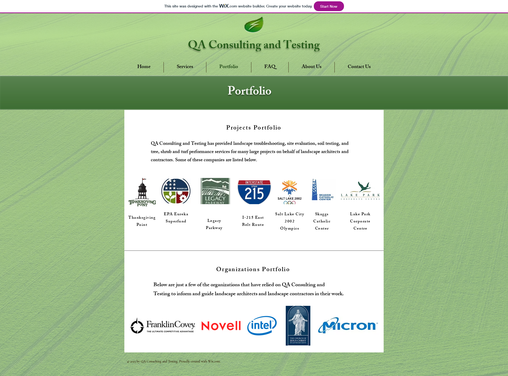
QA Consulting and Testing (254, 46)
